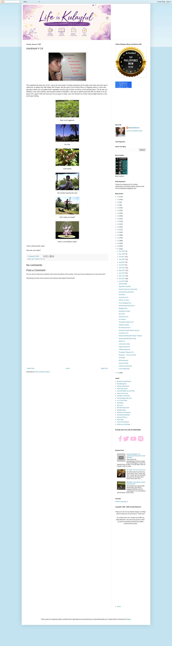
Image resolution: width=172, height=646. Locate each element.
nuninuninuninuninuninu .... (127, 305)
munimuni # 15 (123, 316)
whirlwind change (124, 311)
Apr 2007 (122, 273)
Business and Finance (124, 381)
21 (118, 210)
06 (118, 373)
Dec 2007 (122, 251)
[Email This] (44, 256)
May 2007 (122, 270)
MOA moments (123, 360)
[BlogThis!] (46, 256)
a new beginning (124, 368)
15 (118, 227)
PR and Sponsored (123, 407)
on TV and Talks (122, 400)
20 (118, 213)
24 (118, 202)
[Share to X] (48, 256)
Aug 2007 (122, 262)
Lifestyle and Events (123, 396)
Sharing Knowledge (123, 415)
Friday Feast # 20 (124, 347)
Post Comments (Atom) (42, 372)
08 (118, 246)
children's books (124, 325)
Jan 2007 (122, 281)
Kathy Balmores (134, 128)
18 (118, 219)
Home (68, 368)
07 (118, 249)
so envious (122, 319)
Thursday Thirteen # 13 (126, 322)
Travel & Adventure (123, 422)
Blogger (128, 619)
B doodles (122, 294)
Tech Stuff (120, 419)
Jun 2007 (122, 268)
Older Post (104, 368)
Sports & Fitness (122, 417)
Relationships (121, 410)
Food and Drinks (122, 388)
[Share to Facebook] (51, 256)
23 (118, 205)
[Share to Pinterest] (53, 256)
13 (118, 232)
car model (122, 357)
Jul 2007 (122, 265)
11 (118, 238)
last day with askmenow (126, 292)
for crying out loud (124, 327)
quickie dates (123, 284)
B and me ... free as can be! (127, 355)
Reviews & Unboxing (123, 412)
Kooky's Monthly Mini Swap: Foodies (130, 336)
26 (118, 197)
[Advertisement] (67, 348)
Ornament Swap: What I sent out (129, 330)
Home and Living (122, 393)
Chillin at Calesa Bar (125, 366)
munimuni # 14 (123, 333)
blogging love (123, 308)
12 (118, 235)
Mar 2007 (122, 276)
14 (118, 229)
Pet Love (120, 405)
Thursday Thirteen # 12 (126, 352)
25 (118, 199)
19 (118, 216)
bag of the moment (125, 286)
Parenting (120, 403)
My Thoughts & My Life (38, 259)
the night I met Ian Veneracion (136, 470)
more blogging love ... (125, 303)
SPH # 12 (122, 341)
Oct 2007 (122, 257)
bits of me (122, 314)
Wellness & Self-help (123, 424)
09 (118, 243)
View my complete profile (134, 131)
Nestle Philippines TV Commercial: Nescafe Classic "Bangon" (136, 455)
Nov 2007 (122, 254)
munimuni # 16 (123, 297)
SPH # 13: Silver (124, 300)
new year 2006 (123, 363)
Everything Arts (121, 384)
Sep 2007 (122, 259)
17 (118, 221)
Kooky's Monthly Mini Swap (127, 338)
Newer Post (30, 368)
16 (118, 224)
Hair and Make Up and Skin (126, 391)
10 (118, 240)
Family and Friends (123, 386)
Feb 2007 (122, 278)
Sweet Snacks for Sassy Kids (128, 289)
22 (118, 208)
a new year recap (124, 344)
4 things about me (124, 349)
